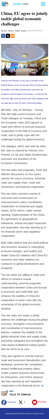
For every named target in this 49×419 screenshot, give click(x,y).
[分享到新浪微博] (12, 36)
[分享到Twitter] (8, 36)
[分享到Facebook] (3, 36)
